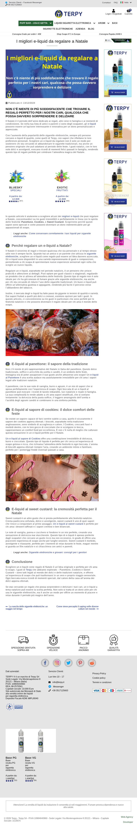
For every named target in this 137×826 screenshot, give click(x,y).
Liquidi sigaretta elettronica (72, 23)
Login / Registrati (114, 14)
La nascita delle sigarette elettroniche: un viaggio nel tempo (27, 607)
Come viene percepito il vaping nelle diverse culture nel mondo (77, 607)
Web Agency (127, 817)
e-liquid (92, 124)
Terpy (29, 570)
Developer (128, 822)
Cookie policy (98, 678)
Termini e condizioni (101, 682)
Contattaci (106, 2)
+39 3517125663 (14, 5)
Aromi (101, 23)
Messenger (58, 686)
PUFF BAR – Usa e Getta (33, 23)
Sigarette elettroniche (58, 29)
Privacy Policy (99, 673)
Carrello (128, 12)
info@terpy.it (58, 682)
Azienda (80, 29)
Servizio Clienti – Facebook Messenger (25, 2)
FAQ (116, 2)
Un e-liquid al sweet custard (68, 524)
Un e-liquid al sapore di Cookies (23, 438)
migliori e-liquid (70, 216)
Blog (91, 29)
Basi (114, 23)
